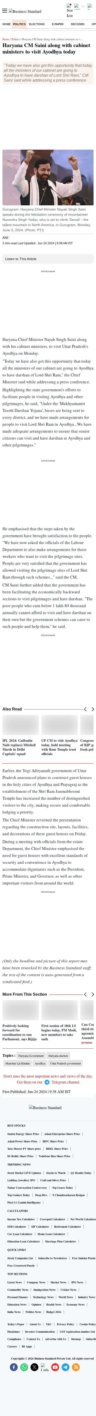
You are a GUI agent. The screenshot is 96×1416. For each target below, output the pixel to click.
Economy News (75, 1304)
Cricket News (68, 1290)
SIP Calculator (40, 1226)
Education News (16, 1304)
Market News (58, 1282)
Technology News (43, 1297)
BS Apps (27, 1346)
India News (13, 1312)
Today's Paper (15, 1324)
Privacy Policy (65, 1324)
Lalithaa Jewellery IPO (21, 1180)
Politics (19, 24)
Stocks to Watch (55, 1173)
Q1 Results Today (81, 1173)
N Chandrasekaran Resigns (68, 1195)
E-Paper (58, 24)
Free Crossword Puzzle (21, 1265)
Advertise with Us (55, 1339)
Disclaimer (13, 1331)
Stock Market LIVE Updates (24, 1173)
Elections (37, 24)
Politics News (33, 1312)
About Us (35, 1324)
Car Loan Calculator (19, 1234)
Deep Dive (41, 1195)
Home (6, 24)
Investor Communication (40, 1331)
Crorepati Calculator (52, 1219)
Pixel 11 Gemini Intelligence (24, 1202)
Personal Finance (17, 1297)
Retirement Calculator (67, 1226)
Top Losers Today (62, 1187)
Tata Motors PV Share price (24, 1148)
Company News (36, 1282)
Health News (53, 1304)
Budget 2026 (53, 1312)
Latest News (14, 1282)
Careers (12, 1346)
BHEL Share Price (57, 1148)
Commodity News (17, 1290)
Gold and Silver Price (53, 1180)
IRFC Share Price (53, 1141)
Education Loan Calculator (23, 1241)
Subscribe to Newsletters (52, 1258)
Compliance (14, 1339)
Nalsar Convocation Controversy (27, 1187)
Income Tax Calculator (21, 1219)
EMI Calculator (16, 1226)
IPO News (77, 1282)
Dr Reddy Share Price (20, 1156)
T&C (49, 1324)
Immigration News (44, 1290)
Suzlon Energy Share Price (23, 1134)
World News (66, 1297)
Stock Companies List (20, 1258)
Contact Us (33, 1339)
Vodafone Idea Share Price (54, 1156)
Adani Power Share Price (22, 1141)
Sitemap (76, 1339)
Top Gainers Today (18, 1195)
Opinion (36, 1304)
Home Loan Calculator (51, 1234)
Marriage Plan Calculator (60, 1241)
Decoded (77, 24)
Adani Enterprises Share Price (62, 1134)
